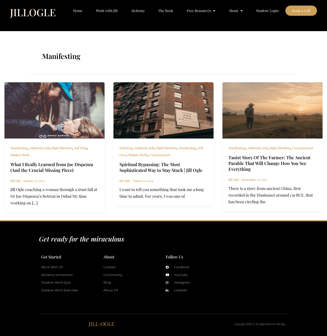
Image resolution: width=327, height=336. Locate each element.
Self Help (80, 148)
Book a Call (301, 10)
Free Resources (199, 10)
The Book (165, 10)
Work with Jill (107, 10)
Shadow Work (20, 155)
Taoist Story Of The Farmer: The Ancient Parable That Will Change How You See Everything (269, 163)
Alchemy (138, 10)
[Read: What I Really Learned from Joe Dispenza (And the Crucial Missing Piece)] (54, 110)
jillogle (33, 12)
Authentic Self (39, 148)
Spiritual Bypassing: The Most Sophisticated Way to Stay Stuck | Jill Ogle (160, 167)
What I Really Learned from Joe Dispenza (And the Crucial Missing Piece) (51, 167)
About (233, 10)
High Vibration (61, 148)
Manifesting (19, 148)
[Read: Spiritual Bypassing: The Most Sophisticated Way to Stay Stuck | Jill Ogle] (163, 110)
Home (78, 10)
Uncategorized (159, 155)
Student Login (267, 10)
